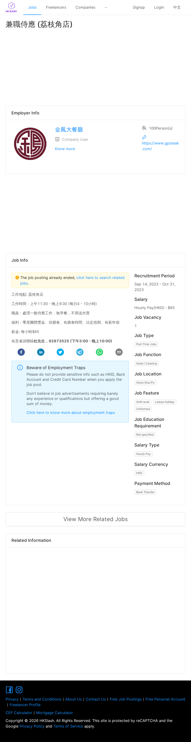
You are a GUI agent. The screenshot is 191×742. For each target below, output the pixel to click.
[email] (119, 352)
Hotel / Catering (146, 363)
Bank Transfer (145, 492)
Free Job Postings (126, 699)
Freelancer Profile (25, 704)
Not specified (144, 434)
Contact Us (96, 699)
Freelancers (56, 7)
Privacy (12, 699)
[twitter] (60, 352)
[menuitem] (32, 7)
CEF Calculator (19, 712)
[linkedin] (40, 352)
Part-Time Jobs (146, 344)
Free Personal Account (165, 699)
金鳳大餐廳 (69, 129)
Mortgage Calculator (54, 712)
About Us (73, 699)
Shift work (143, 402)
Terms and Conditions (42, 699)
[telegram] (80, 352)
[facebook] (21, 352)
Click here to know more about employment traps (71, 412)
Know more (65, 148)
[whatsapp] (99, 352)
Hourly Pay (143, 454)
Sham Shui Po (145, 382)
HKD (139, 473)
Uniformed (143, 409)
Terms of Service (68, 726)
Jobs (32, 7)
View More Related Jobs (95, 519)
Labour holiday (164, 402)
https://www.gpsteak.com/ (160, 146)
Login (159, 7)
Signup (139, 7)
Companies (85, 7)
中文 (177, 7)
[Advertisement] (95, 66)
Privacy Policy (32, 726)
